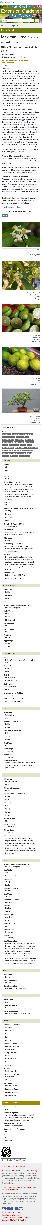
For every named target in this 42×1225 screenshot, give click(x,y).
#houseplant (6, 434)
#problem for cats (8, 439)
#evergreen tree (27, 434)
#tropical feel (20, 439)
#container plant (20, 447)
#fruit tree (6, 456)
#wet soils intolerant (19, 453)
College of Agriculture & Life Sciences (15, 1218)
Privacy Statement (11, 1190)
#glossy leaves (18, 442)
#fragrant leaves (24, 456)
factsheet (28, 201)
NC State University (9, 1171)
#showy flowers (7, 442)
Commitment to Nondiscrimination (21, 1187)
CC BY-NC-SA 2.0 (35, 254)
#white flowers (13, 445)
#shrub (29, 445)
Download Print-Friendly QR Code (14, 1160)
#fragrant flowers (8, 447)
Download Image (35, 256)
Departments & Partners (10, 1215)
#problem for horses (22, 437)
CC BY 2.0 (37, 382)
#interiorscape (16, 434)
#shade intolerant (27, 450)
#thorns (29, 453)
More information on (11, 207)
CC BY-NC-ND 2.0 (35, 339)
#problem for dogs (8, 437)
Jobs (18, 1213)
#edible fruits (16, 450)
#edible (5, 445)
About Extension (8, 1213)
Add (5, 216)
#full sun (22, 445)
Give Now (23, 1220)
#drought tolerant (32, 447)
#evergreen (14, 456)
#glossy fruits (29, 442)
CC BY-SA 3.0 (36, 420)
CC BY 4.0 (37, 297)
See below (6, 65)
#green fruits (7, 450)
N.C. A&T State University (28, 1171)
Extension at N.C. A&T (9, 1220)
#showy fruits (29, 439)
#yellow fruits (7, 453)
